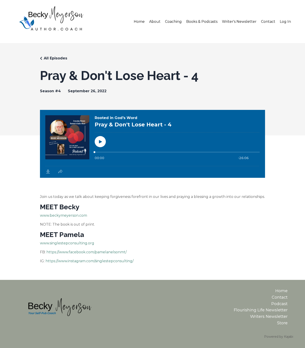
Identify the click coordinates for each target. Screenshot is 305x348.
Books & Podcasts (201, 21)
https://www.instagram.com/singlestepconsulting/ (90, 261)
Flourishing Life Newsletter (261, 310)
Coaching (173, 21)
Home (139, 21)
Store (282, 323)
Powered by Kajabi (278, 337)
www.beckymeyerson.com (63, 215)
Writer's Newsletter (239, 21)
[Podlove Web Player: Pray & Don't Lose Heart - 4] (152, 144)
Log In (285, 21)
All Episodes (55, 58)
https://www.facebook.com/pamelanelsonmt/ (86, 252)
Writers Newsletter (269, 316)
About (155, 21)
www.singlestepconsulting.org (67, 243)
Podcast (279, 303)
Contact (268, 21)
